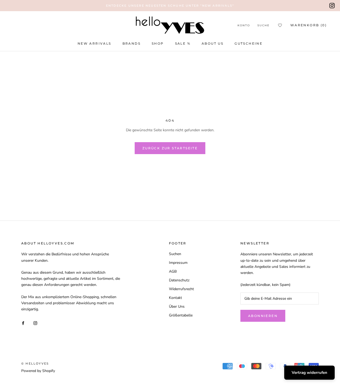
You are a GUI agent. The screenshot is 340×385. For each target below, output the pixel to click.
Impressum (178, 262)
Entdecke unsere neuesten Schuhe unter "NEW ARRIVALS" (170, 5)
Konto (243, 25)
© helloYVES (35, 363)
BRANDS (131, 43)
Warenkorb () (308, 25)
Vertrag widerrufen (309, 372)
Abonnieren (263, 316)
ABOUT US (212, 43)
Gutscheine (248, 43)
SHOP (158, 43)
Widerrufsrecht (181, 288)
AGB (173, 271)
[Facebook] (23, 323)
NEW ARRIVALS (94, 43)
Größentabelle (181, 315)
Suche (263, 25)
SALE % (182, 43)
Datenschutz (179, 280)
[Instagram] (332, 5)
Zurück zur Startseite (170, 148)
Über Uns (177, 306)
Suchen (175, 253)
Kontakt (175, 297)
